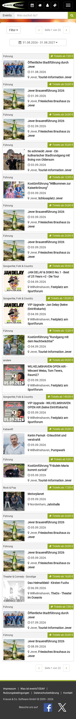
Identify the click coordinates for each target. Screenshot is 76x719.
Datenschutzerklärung (46, 692)
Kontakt (67, 692)
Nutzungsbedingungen (16, 692)
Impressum (9, 688)
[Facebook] (48, 707)
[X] (62, 707)
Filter (12, 30)
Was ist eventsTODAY (32, 688)
